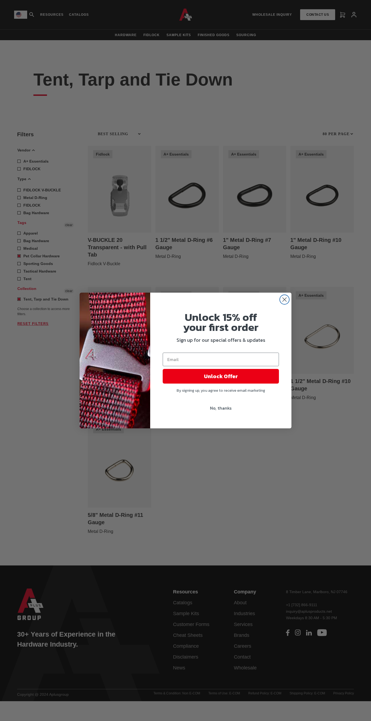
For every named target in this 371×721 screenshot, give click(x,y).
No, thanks (221, 408)
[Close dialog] (284, 299)
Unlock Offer (221, 376)
